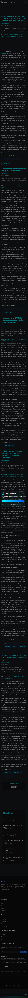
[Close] (23, 494)
